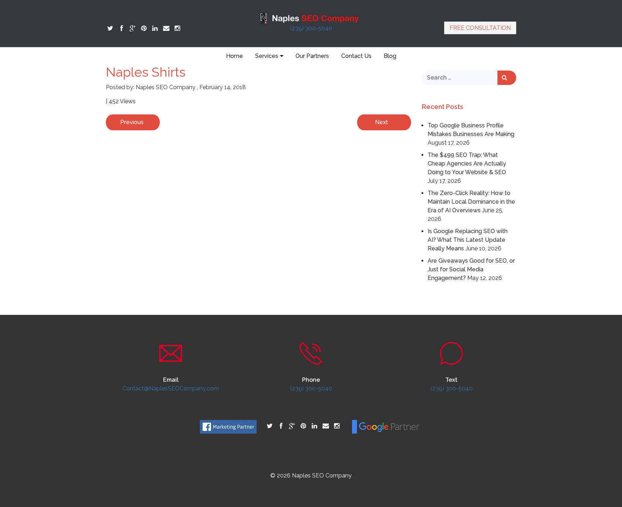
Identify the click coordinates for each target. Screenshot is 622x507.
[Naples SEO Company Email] (166, 28)
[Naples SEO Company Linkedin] (154, 28)
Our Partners (312, 56)
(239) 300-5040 (311, 28)
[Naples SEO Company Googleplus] (132, 28)
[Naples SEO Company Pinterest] (143, 28)
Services (266, 56)
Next (381, 122)
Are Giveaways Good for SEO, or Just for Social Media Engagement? (471, 269)
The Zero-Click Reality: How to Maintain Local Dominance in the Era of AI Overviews (471, 202)
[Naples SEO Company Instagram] (177, 28)
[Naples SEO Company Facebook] (121, 28)
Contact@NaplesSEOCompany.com (170, 388)
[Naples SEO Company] (311, 17)
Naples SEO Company (165, 87)
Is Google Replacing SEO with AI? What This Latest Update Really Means (468, 240)
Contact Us (356, 56)
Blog (390, 56)
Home (234, 56)
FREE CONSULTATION (480, 27)
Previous (132, 122)
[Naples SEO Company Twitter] (110, 28)
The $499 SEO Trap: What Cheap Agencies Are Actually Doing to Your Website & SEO (467, 163)
